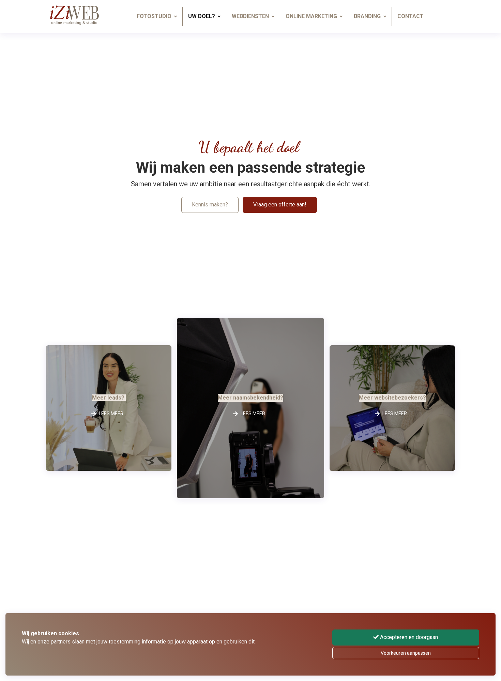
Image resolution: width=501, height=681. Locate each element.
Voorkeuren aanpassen (406, 653)
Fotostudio (154, 16)
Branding (367, 16)
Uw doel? (201, 16)
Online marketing (311, 16)
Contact (410, 16)
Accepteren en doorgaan (408, 637)
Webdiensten (250, 16)
